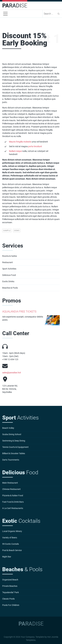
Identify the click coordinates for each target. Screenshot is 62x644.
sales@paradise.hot (11, 372)
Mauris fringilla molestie (20, 141)
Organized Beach (10, 579)
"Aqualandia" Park (10, 592)
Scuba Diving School (11, 434)
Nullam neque (15, 151)
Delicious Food (9, 275)
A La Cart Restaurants (12, 508)
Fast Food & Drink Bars (13, 502)
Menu (5, 14)
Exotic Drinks (8, 281)
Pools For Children (10, 605)
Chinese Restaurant (11, 489)
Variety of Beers (9, 537)
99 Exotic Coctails (10, 544)
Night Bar (6, 556)
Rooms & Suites (9, 256)
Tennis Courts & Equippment (15, 447)
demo (16, 230)
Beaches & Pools (10, 288)
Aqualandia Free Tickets (19, 311)
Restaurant (7, 262)
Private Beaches (9, 586)
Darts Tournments (10, 460)
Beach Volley (8, 428)
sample (7, 230)
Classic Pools (8, 599)
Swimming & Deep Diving (13, 440)
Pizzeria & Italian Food (12, 495)
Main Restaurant (10, 483)
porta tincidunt (35, 146)
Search (58, 14)
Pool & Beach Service (12, 550)
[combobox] (49, 14)
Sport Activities (9, 269)
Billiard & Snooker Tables (13, 453)
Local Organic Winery (12, 531)
